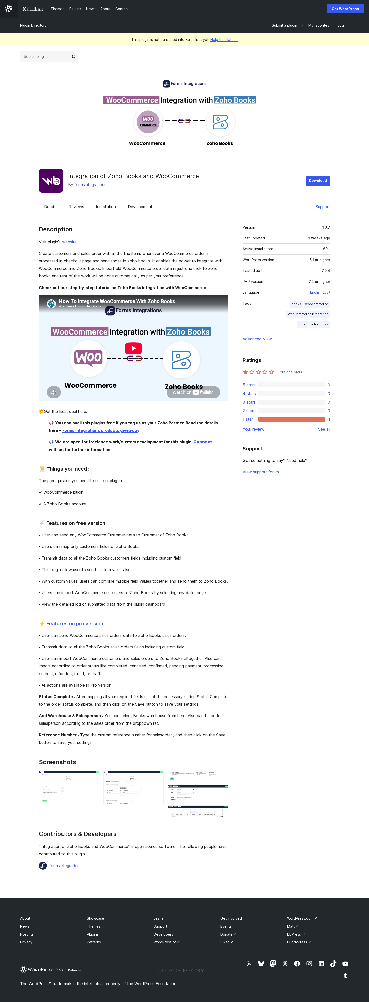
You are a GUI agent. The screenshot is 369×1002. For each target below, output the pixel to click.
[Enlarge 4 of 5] (221, 791)
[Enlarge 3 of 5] (221, 777)
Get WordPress (345, 9)
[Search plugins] (73, 56)
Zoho (302, 324)
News (24, 926)
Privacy (26, 942)
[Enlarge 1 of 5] (92, 777)
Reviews (76, 206)
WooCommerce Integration (308, 314)
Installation (106, 206)
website (69, 241)
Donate (228, 934)
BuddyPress (299, 942)
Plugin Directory (33, 25)
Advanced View (257, 338)
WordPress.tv (167, 942)
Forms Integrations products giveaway (100, 430)
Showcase (95, 918)
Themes (93, 926)
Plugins (93, 934)
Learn (158, 918)
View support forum (261, 471)
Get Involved (231, 918)
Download (318, 180)
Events (226, 926)
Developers (163, 934)
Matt (293, 926)
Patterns (94, 942)
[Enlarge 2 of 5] (156, 777)
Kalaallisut (76, 970)
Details (50, 206)
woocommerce (316, 304)
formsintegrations (90, 184)
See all (324, 429)
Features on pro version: (75, 624)
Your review (253, 429)
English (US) (320, 292)
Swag (227, 942)
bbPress (296, 934)
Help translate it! (224, 39)
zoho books (319, 324)
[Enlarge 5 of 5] (221, 812)
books (296, 304)
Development (140, 206)
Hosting (26, 934)
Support (323, 206)
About (25, 918)
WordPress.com (302, 918)
